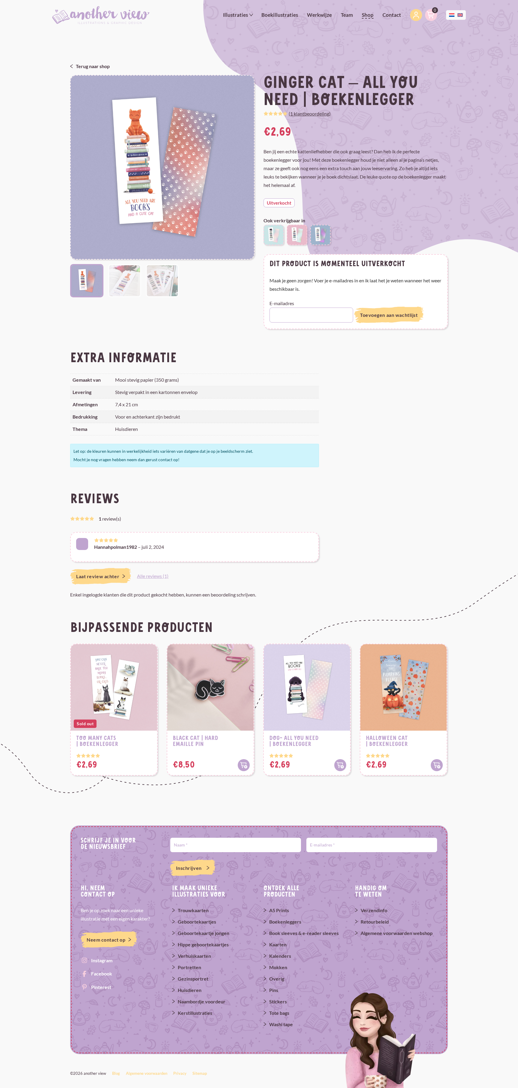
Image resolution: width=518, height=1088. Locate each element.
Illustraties (235, 15)
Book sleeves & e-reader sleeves (304, 933)
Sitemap (199, 1073)
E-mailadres (281, 303)
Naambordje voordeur (201, 1001)
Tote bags (279, 1013)
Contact (392, 15)
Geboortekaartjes (197, 921)
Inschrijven (189, 868)
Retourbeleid (375, 921)
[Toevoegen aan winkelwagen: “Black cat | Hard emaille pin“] (244, 765)
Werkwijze (319, 15)
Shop (368, 15)
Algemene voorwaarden (146, 1073)
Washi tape (281, 1024)
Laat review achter (97, 576)
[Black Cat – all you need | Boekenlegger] (273, 234)
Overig (276, 978)
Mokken (278, 967)
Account (416, 15)
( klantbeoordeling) (310, 113)
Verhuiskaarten (194, 956)
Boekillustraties (279, 15)
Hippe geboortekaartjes (203, 944)
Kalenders (280, 956)
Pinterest (101, 987)
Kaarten (278, 944)
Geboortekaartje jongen (203, 933)
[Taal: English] (460, 14)
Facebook (101, 973)
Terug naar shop (93, 66)
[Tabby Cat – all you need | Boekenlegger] (320, 234)
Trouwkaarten (193, 910)
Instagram (101, 960)
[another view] (101, 14)
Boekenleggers (285, 921)
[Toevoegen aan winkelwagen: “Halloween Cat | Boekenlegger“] (437, 765)
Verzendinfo (374, 910)
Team (347, 15)
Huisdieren (189, 990)
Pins (273, 990)
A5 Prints (279, 910)
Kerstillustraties (195, 1013)
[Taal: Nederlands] (451, 14)
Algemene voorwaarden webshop (397, 933)
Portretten (189, 967)
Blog (116, 1073)
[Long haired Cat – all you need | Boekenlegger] (297, 234)
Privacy (179, 1073)
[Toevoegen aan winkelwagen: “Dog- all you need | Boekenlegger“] (340, 765)
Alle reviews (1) (152, 576)
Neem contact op (106, 939)
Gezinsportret (193, 978)
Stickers (278, 1001)
